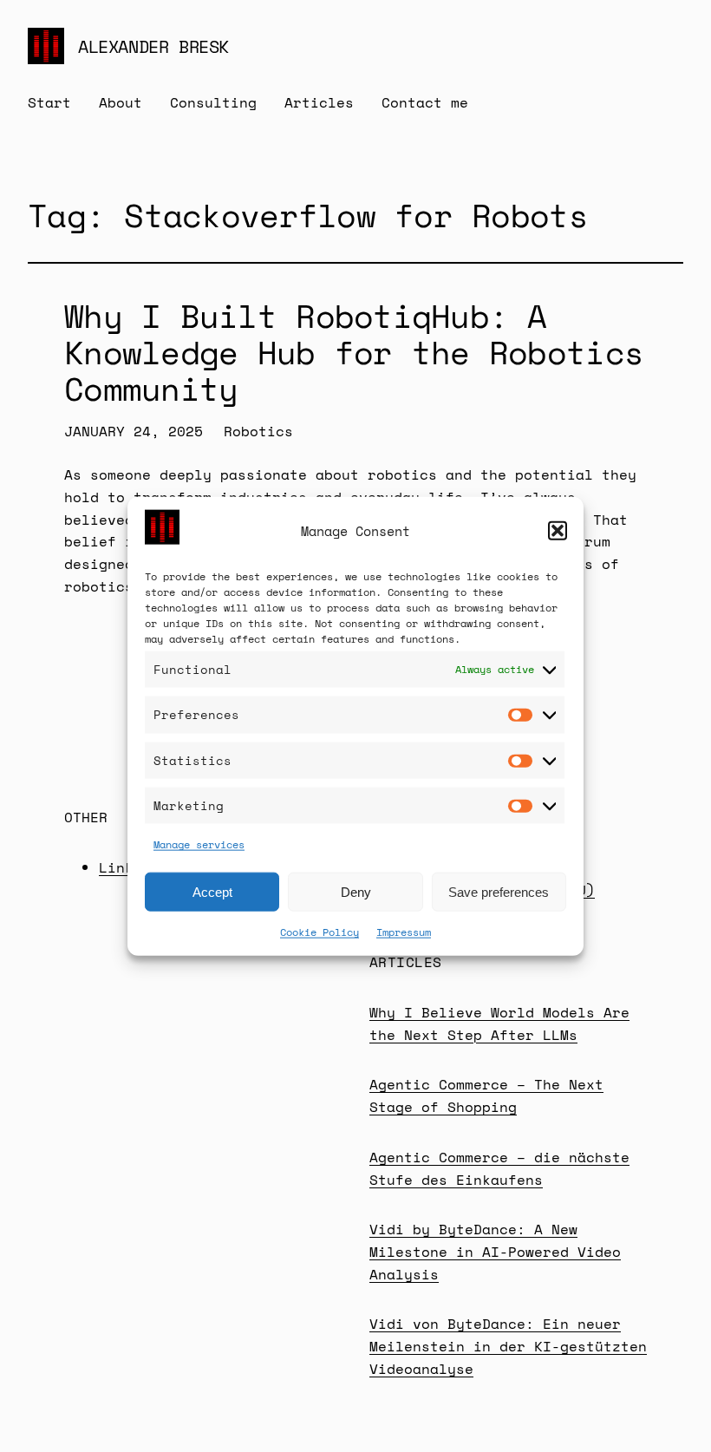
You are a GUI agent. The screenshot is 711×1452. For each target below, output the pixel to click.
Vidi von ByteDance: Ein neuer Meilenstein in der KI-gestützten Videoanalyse (508, 1345)
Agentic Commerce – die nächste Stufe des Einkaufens (499, 1168)
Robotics (258, 431)
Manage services (199, 844)
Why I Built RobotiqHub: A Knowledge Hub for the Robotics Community (353, 353)
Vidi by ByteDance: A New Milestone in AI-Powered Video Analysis (495, 1251)
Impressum (403, 932)
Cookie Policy (319, 932)
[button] (557, 531)
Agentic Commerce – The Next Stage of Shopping (486, 1095)
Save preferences (498, 891)
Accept (212, 891)
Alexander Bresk (153, 46)
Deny (356, 891)
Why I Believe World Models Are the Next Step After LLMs (499, 1023)
